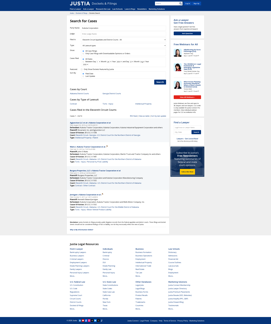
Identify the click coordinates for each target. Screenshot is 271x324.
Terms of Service (170, 321)
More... (72, 276)
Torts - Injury (108, 104)
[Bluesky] (95, 320)
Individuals (108, 249)
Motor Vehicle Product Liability (99, 209)
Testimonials (173, 305)
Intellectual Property (143, 104)
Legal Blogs (140, 288)
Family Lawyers (76, 269)
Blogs (170, 269)
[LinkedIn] (80, 320)
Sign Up (196, 3)
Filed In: (73, 39)
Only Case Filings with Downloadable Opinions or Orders (107, 53)
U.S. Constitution (76, 285)
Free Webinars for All (186, 44)
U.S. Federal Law (77, 282)
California (106, 295)
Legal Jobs (140, 285)
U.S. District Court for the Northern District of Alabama (119, 159)
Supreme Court (76, 295)
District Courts (75, 302)
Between (88, 61)
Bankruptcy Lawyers (78, 252)
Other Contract (89, 185)
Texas (105, 305)
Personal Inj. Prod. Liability (97, 162)
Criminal (106, 256)
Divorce (106, 259)
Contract (73, 104)
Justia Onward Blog (176, 302)
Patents (139, 299)
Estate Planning (109, 266)
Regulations (74, 292)
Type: (72, 45)
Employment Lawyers (78, 262)
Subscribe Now (187, 172)
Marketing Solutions (157, 9)
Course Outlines (174, 262)
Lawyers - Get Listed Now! (187, 138)
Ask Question (187, 33)
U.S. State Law (109, 282)
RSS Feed (133, 116)
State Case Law (109, 292)
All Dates (88, 59)
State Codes (107, 288)
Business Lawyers (77, 256)
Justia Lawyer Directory (177, 288)
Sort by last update (158, 116)
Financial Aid (173, 259)
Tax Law (139, 272)
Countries (139, 305)
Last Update (90, 76)
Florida (105, 299)
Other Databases (143, 282)
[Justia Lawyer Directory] (101, 320)
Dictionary (172, 252)
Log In (187, 3)
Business (140, 249)
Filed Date (89, 73)
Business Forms (142, 292)
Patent (95, 138)
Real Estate (140, 269)
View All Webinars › (187, 97)
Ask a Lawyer (88, 9)
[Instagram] (89, 320)
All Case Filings (91, 51)
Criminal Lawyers (76, 259)
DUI (104, 262)
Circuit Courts (75, 299)
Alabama (92, 159)
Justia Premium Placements (179, 292)
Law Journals (173, 266)
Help (160, 321)
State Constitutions (110, 285)
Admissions (172, 256)
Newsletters (142, 9)
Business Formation (143, 252)
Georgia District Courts (112, 93)
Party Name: (75, 28)
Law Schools (117, 9)
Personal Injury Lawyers (79, 272)
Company (154, 321)
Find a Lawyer (75, 9)
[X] (98, 320)
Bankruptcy (107, 252)
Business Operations (144, 256)
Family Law (107, 269)
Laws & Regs (130, 9)
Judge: (72, 34)
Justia (75, 320)
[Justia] (80, 3)
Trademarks (140, 302)
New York (106, 302)
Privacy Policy (182, 321)
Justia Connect (133, 321)
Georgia (92, 135)
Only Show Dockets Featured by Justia (99, 69)
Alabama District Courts (79, 93)
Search (160, 82)
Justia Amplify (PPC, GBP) (178, 299)
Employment (140, 259)
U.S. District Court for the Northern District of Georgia (118, 135)
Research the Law (103, 9)
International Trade (143, 266)
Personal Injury (109, 272)
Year (114, 61)
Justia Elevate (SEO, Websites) (180, 295)
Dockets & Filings (76, 305)
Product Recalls (142, 295)
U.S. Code (73, 288)
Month (103, 61)
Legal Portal (144, 321)
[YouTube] (83, 320)
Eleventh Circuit (82, 135)
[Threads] (92, 320)
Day (94, 61)
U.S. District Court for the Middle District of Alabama (118, 207)
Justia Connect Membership (179, 285)
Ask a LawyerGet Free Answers (184, 21)
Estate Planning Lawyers (79, 266)
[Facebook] (86, 320)
